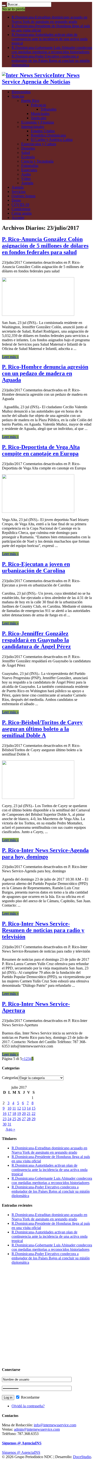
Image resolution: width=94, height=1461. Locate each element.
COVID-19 (20, 205)
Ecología (28, 157)
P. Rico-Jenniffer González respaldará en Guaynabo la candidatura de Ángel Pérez (36, 640)
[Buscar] (4, 5)
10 (9, 1108)
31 (9, 1124)
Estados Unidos (43, 131)
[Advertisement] (47, 1315)
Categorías (10, 1078)
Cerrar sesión (22, 213)
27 (24, 1119)
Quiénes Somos (23, 196)
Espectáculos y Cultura (38, 144)
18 (14, 1114)
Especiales (29, 170)
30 (5, 1124)
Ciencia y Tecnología (37, 161)
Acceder (18, 218)
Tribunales (48, 109)
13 (24, 1108)
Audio (26, 174)
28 (29, 1119)
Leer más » (10, 357)
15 (33, 1108)
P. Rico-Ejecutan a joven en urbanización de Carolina (36, 567)
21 (29, 1114)
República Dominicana (48, 135)
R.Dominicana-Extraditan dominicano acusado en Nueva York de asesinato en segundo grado (49, 19)
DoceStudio (82, 1457)
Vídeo (26, 179)
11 (14, 1108)
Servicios (19, 192)
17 (9, 1114)
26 (19, 1119)
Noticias (18, 96)
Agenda (27, 183)
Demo (16, 200)
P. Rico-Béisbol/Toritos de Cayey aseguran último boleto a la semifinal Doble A (42, 728)
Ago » (10, 1129)
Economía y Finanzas (37, 122)
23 (5, 1119)
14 (29, 1108)
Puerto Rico (30, 101)
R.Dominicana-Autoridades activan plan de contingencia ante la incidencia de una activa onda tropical (49, 39)
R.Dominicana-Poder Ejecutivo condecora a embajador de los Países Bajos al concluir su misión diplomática (51, 60)
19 (19, 1114)
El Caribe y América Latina (52, 140)
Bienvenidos (21, 92)
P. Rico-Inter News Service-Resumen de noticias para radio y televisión (43, 930)
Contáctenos (21, 209)
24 (9, 1119)
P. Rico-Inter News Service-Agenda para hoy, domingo (45, 853)
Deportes (28, 148)
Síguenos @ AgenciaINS (21, 1443)
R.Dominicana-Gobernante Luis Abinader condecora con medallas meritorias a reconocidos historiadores (52, 50)
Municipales (40, 114)
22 (33, 1114)
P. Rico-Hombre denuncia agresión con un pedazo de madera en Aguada (45, 373)
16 (5, 1114)
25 (14, 1119)
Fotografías (29, 166)
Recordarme (30, 1397)
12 (19, 1108)
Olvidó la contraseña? (28, 1406)
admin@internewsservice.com (37, 1429)
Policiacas (38, 105)
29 (33, 1119)
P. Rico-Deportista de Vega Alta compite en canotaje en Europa (41, 450)
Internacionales (32, 127)
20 (24, 1114)
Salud (25, 153)
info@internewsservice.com (55, 1425)
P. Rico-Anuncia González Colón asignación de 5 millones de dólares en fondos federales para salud (45, 245)
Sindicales (38, 118)
